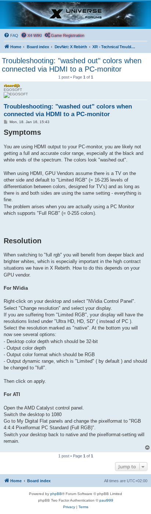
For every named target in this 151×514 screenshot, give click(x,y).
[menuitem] (11, 35)
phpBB (56, 494)
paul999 (106, 500)
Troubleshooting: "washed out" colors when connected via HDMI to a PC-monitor (71, 65)
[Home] (75, 14)
